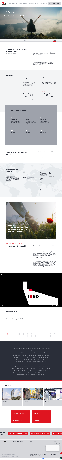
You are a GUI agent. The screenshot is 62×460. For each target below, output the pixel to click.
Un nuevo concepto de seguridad (10, 40)
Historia (54, 40)
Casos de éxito (31, 3)
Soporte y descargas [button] (43, 3)
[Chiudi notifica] (45, 446)
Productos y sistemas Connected (17, 441)
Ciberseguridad (37, 455)
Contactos (52, 0)
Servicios (30, 442)
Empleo (45, 0)
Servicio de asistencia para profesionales (38, 433)
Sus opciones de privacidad (37, 458)
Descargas (14, 444)
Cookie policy (50, 454)
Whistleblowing (32, 455)
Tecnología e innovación (40, 40)
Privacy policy (45, 454)
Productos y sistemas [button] (13, 3)
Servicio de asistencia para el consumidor (16, 433)
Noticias (49, 0)
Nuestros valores (19, 40)
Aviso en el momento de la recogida (24, 458)
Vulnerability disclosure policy (38, 454)
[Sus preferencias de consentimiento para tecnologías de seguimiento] (60, 458)
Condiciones (31, 454)
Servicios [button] (20, 3)
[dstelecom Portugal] (33, 394)
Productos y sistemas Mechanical (17, 442)
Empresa (5, 6)
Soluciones (30, 441)
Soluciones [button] (25, 3)
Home (3, 6)
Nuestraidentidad (10, 6)
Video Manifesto (48, 40)
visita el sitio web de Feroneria (30, 178)
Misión (25, 40)
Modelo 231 (54, 454)
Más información (11, 235)
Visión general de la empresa (31, 40)
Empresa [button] (36, 3)
